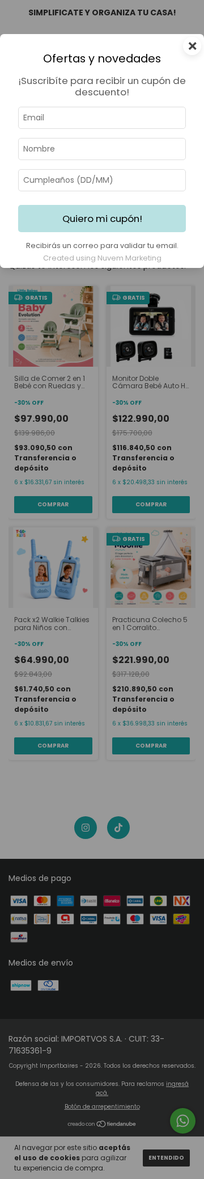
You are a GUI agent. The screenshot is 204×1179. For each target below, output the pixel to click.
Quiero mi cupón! (102, 218)
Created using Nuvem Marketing (102, 258)
